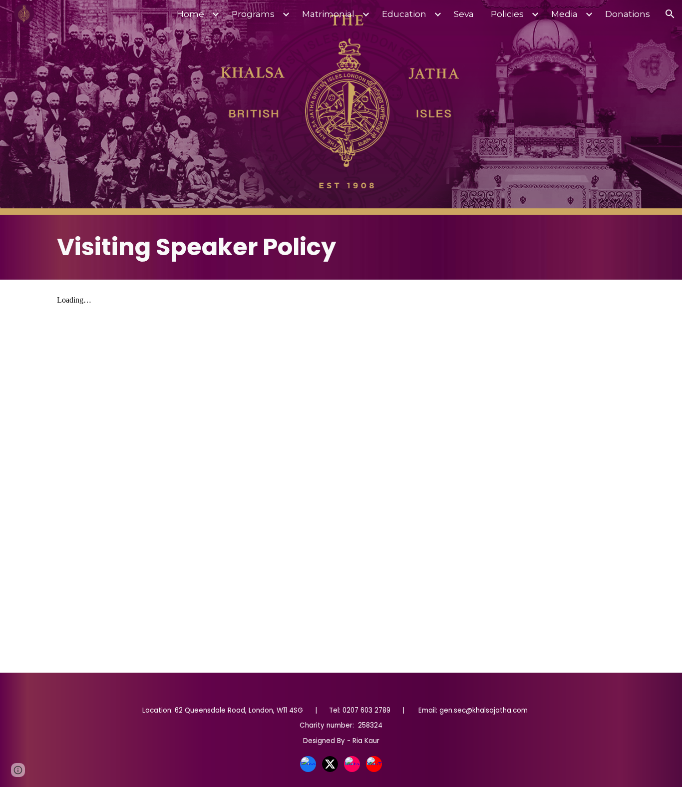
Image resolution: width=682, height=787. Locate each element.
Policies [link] (507, 13)
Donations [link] (627, 13)
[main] (341, 247)
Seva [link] (464, 13)
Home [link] (190, 13)
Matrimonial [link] (328, 13)
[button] (670, 14)
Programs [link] (253, 13)
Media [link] (564, 13)
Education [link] (404, 13)
